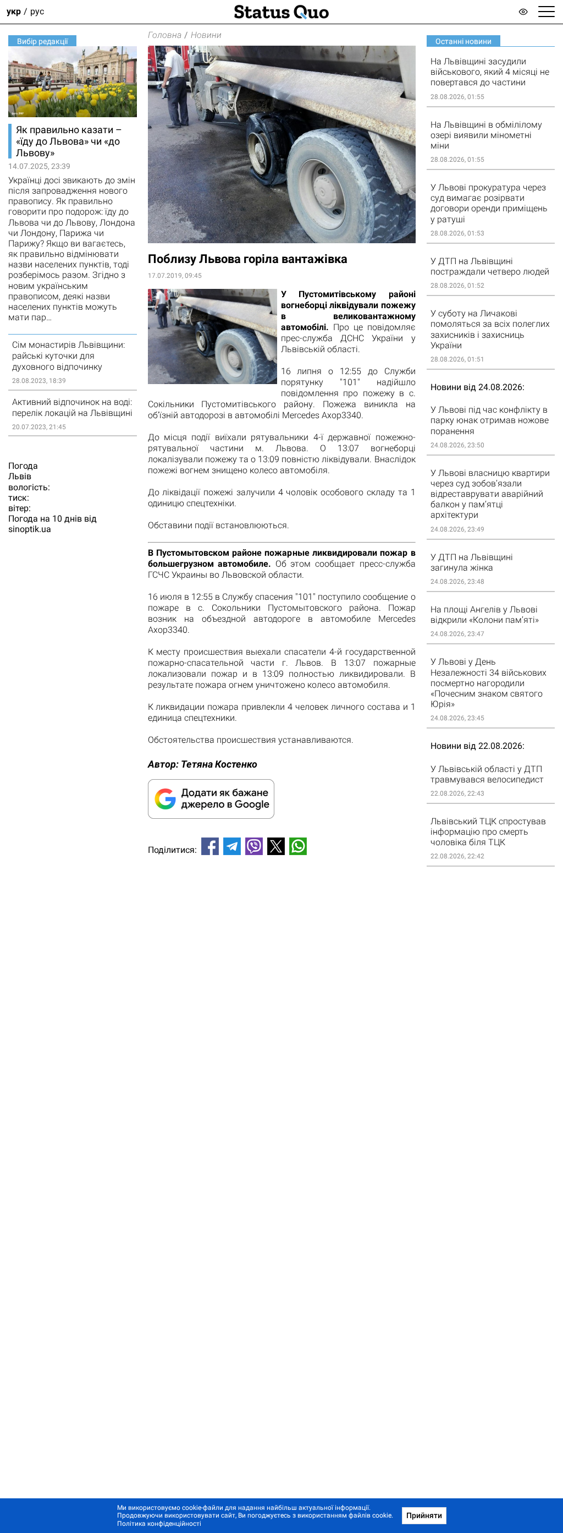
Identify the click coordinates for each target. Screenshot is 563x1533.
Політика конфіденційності (159, 1523)
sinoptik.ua (29, 529)
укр (14, 12)
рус (37, 12)
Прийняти (424, 1515)
